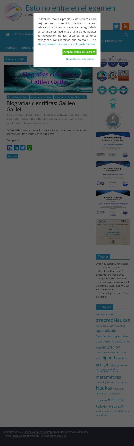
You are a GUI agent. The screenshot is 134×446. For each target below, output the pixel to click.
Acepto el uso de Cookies (79, 52)
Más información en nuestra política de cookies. (66, 44)
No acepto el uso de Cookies (80, 58)
